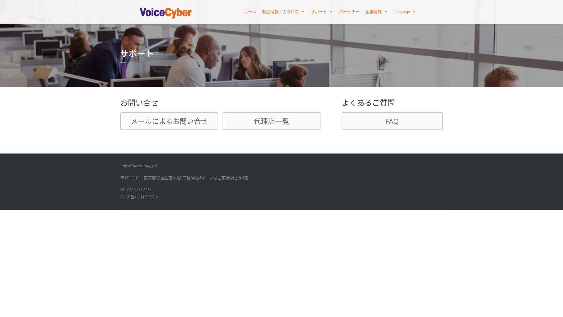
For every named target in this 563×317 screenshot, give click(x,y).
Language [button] (402, 11)
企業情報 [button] (373, 11)
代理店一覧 (271, 121)
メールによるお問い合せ (169, 121)
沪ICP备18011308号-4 (139, 197)
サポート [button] (319, 11)
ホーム (250, 11)
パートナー (349, 11)
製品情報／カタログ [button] (280, 11)
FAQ (392, 121)
